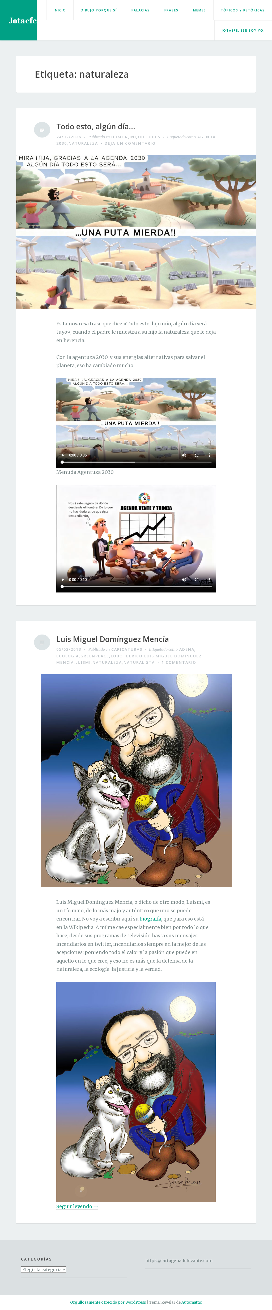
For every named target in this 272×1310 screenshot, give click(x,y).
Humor (119, 136)
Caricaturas (126, 649)
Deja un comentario (130, 143)
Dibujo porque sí (99, 10)
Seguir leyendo (77, 1206)
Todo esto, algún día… (95, 126)
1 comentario (179, 662)
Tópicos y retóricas (243, 10)
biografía (150, 919)
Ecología (67, 655)
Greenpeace (94, 655)
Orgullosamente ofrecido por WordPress (108, 1302)
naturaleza (83, 143)
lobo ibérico (127, 655)
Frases (171, 10)
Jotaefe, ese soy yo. (243, 30)
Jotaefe (22, 20)
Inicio (60, 10)
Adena (186, 649)
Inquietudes (145, 136)
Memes (199, 10)
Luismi (83, 662)
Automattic (191, 1302)
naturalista (139, 662)
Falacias (140, 10)
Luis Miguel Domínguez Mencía (112, 639)
